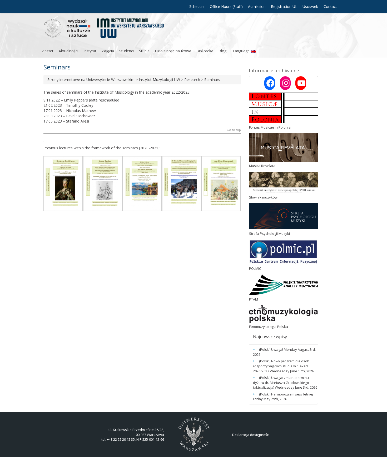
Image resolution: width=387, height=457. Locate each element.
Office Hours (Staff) (226, 6)
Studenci (126, 50)
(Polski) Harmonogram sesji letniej (286, 394)
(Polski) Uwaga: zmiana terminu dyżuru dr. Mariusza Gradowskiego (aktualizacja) (281, 382)
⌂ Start (47, 50)
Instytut (89, 50)
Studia (144, 50)
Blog (222, 50)
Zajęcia (108, 50)
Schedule (197, 6)
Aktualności (68, 50)
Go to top (234, 130)
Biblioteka (204, 50)
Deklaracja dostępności (250, 434)
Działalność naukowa (173, 50)
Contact (330, 6)
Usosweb (310, 6)
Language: (241, 50)
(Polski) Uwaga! (271, 349)
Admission (257, 6)
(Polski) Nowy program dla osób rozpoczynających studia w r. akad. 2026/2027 (281, 366)
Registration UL (284, 6)
